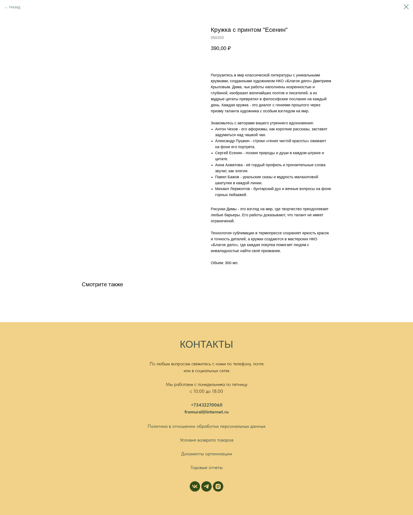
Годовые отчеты (207, 467)
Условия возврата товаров (206, 440)
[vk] (195, 486)
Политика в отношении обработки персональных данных (206, 426)
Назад (14, 7)
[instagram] (218, 486)
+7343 (197, 405)
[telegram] (206, 486)
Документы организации (206, 453)
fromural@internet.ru (207, 411)
